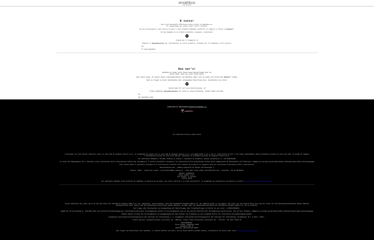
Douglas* (229, 29)
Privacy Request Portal (247, 230)
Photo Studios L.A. (198, 107)
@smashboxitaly (158, 43)
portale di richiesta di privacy (258, 181)
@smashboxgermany (171, 91)
